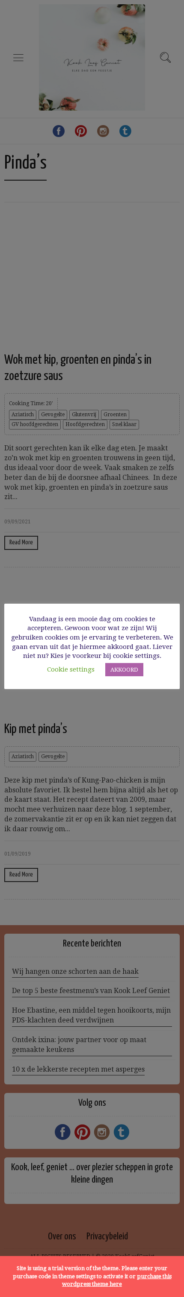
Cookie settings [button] (71, 669)
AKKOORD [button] (124, 669)
